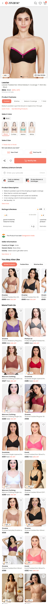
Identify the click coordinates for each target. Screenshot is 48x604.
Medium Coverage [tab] (30, 101)
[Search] (35, 3)
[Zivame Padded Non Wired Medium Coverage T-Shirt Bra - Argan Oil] (11, 280)
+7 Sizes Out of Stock (9, 145)
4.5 (5, 75)
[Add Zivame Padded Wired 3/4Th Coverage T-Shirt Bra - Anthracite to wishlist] (43, 462)
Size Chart (14, 152)
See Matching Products (20, 109)
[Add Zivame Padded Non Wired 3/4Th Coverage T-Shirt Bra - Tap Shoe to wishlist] (43, 500)
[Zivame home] (12, 3)
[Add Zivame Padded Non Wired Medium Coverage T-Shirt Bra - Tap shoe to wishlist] (37, 271)
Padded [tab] (6, 101)
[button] (2, 3)
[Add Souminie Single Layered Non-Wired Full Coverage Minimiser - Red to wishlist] (43, 348)
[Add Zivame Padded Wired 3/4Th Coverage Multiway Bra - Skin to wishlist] (21, 576)
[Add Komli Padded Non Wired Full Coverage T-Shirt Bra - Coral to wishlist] (43, 538)
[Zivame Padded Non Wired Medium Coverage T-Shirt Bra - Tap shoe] (31, 280)
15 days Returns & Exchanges (37, 180)
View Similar (41, 75)
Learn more (5, 109)
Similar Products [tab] (9, 264)
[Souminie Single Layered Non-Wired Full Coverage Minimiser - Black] (12, 436)
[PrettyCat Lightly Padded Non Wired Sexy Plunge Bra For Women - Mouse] (35, 322)
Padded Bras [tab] (24, 264)
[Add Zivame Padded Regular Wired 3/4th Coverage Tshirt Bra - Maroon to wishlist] (43, 386)
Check (42, 173)
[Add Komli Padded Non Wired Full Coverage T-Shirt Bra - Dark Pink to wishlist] (43, 424)
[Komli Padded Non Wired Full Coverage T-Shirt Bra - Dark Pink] (35, 436)
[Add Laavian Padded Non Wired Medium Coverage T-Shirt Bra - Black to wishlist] (10, 160)
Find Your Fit (37, 152)
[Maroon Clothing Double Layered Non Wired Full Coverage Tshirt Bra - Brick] (12, 360)
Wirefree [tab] (16, 101)
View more (5, 204)
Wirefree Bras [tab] (38, 264)
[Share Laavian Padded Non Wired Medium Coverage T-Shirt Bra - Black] (4, 160)
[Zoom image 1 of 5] (24, 42)
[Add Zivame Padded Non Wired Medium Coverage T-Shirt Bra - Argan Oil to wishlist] (18, 271)
